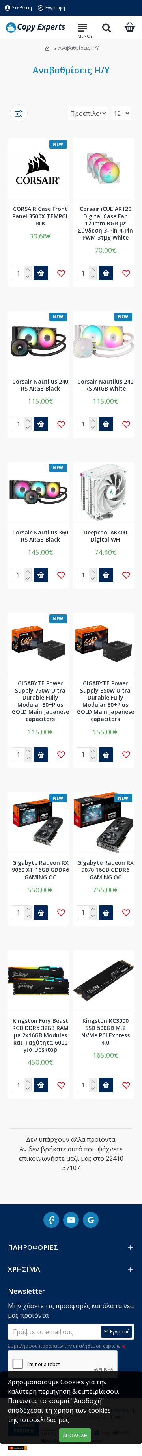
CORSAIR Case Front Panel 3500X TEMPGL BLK (40, 216)
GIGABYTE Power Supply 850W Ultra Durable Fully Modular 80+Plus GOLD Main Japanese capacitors (105, 701)
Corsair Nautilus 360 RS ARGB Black (40, 536)
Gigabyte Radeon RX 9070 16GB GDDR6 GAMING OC (105, 870)
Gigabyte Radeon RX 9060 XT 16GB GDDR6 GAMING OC (40, 870)
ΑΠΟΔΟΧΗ (75, 1435)
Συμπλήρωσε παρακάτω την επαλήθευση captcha (64, 1345)
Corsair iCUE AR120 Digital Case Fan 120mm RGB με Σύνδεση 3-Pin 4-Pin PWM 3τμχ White (105, 223)
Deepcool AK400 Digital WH (105, 536)
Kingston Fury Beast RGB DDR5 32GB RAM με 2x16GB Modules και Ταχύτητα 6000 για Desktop (40, 1035)
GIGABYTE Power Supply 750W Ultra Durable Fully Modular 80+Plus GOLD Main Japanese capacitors (40, 701)
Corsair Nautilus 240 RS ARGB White (105, 385)
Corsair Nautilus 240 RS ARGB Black (40, 385)
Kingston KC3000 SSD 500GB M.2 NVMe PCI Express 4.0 (105, 1031)
